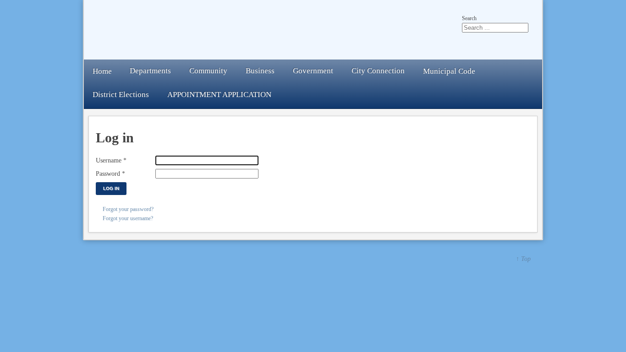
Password (110, 173)
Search (469, 18)
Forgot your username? (128, 218)
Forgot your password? (128, 209)
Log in (111, 188)
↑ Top (523, 258)
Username (111, 160)
